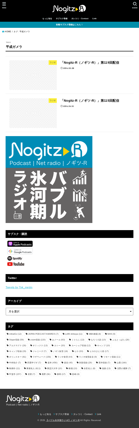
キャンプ (103, 345)
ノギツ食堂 (60, 351)
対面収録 (85, 362)
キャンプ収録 (17, 351)
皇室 (31, 374)
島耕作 (14, 368)
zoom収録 (38, 340)
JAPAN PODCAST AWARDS (43, 334)
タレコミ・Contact (80, 18)
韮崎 (76, 374)
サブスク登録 (61, 18)
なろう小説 (98, 340)
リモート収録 (111, 357)
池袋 (106, 368)
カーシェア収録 (81, 345)
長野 (46, 374)
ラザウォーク (42, 357)
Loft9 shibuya (73, 334)
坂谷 (68, 362)
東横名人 (33, 368)
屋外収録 (104, 362)
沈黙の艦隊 (124, 368)
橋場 (72, 368)
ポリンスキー (17, 357)
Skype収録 (16, 340)
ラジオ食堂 (64, 357)
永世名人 (89, 368)
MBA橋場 (95, 334)
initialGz (15, 334)
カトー (59, 345)
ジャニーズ (39, 351)
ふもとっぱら (120, 340)
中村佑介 (15, 362)
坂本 (52, 362)
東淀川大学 (54, 368)
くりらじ (78, 340)
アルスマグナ (17, 345)
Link (94, 18)
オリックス (40, 345)
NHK (111, 334)
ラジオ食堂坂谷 (88, 357)
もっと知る (47, 18)
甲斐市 (15, 374)
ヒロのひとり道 (99, 351)
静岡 (61, 374)
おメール (58, 340)
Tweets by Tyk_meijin (19, 287)
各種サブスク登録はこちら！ (69, 24)
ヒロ (78, 351)
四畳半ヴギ (34, 362)
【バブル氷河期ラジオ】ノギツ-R (63, 420)
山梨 (121, 362)
